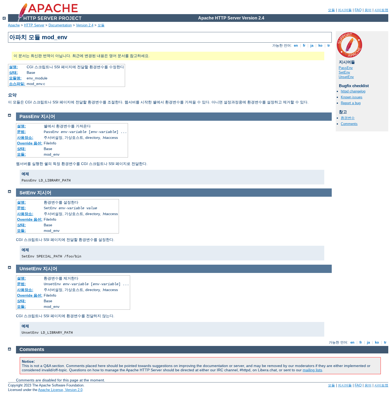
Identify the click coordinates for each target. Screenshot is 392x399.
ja (311, 45)
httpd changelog (353, 91)
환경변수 (348, 118)
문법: (21, 132)
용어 (368, 10)
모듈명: (15, 78)
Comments (349, 124)
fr (304, 45)
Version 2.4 (84, 25)
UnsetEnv (346, 77)
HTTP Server (34, 25)
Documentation (60, 25)
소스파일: (17, 84)
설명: (13, 67)
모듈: (21, 154)
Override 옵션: (29, 143)
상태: (13, 72)
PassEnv (346, 68)
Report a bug (351, 103)
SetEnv (344, 72)
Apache (14, 25)
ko (320, 45)
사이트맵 (381, 10)
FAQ (358, 10)
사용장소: (25, 137)
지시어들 (345, 10)
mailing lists (312, 370)
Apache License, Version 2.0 (60, 390)
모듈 (331, 10)
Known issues (351, 97)
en (296, 45)
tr (328, 45)
